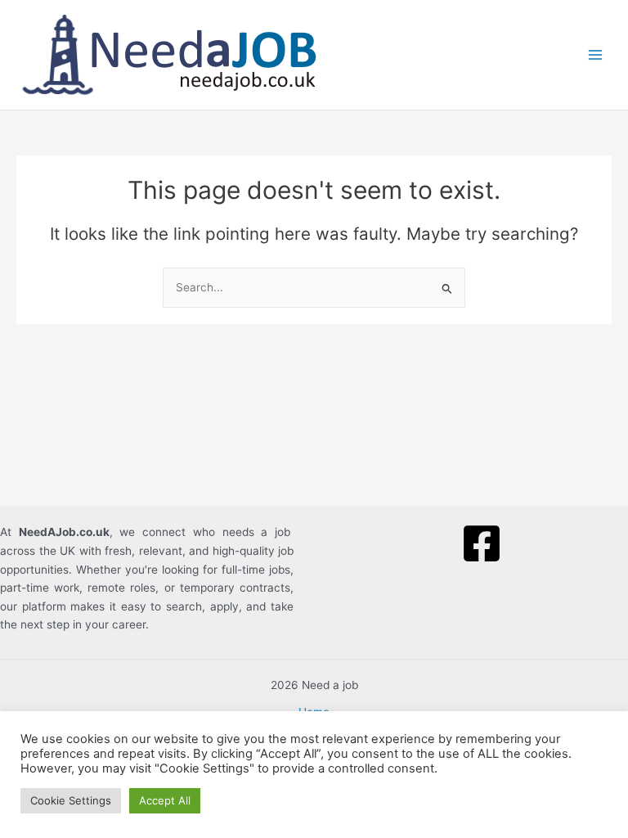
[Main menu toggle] (595, 55)
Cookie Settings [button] (70, 800)
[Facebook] (481, 543)
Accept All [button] (165, 800)
